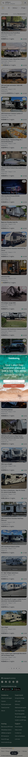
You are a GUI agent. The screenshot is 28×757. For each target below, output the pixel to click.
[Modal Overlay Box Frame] (14, 378)
